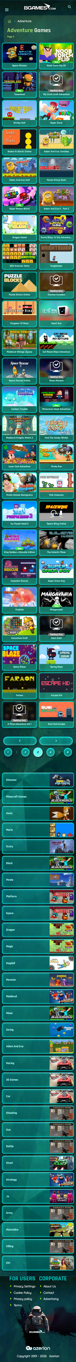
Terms (18, 1305)
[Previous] (20, 741)
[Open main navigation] (6, 9)
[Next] (56, 741)
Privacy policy (23, 1299)
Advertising (51, 1299)
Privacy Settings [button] (24, 1286)
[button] (69, 6)
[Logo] (38, 7)
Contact (48, 1293)
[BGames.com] (9, 21)
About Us (49, 1286)
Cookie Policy (22, 1293)
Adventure (24, 21)
